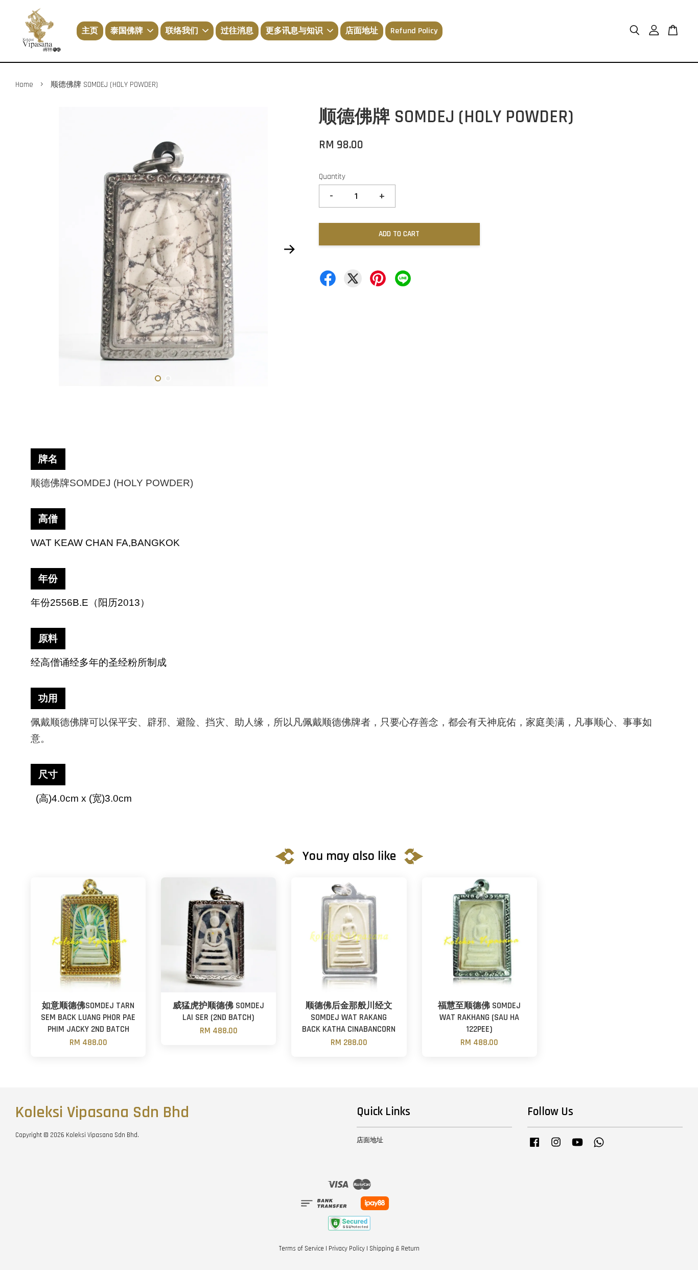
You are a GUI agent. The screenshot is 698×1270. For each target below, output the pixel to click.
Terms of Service (301, 1248)
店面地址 (361, 31)
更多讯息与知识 (294, 31)
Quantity (332, 177)
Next (290, 249)
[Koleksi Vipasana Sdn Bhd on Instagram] (556, 1147)
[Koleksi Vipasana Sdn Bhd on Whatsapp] (599, 1147)
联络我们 (182, 31)
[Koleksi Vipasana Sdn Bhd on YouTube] (577, 1147)
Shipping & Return (394, 1248)
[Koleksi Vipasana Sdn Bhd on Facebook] (534, 1147)
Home (24, 84)
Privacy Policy (347, 1248)
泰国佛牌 (126, 31)
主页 (90, 31)
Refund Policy (413, 31)
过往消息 (237, 31)
